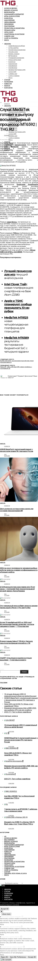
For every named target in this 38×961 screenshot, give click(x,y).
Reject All (4, 957)
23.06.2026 (11, 783)
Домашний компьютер (14, 14)
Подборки (8, 81)
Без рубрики (9, 839)
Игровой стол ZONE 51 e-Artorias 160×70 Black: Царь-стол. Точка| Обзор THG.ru (19, 823)
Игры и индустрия (12, 16)
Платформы (9, 26)
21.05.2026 (11, 802)
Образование (10, 22)
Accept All (4, 909)
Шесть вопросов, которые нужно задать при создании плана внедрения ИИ (16, 510)
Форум (7, 85)
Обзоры (7, 44)
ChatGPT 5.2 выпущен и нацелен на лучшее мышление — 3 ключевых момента (16, 659)
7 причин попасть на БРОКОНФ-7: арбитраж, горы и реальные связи (20, 810)
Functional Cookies (8, 926)
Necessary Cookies (8, 916)
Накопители (9, 20)
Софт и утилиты (11, 38)
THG (5, 454)
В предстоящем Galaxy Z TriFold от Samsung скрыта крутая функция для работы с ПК (16, 642)
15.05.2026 (11, 815)
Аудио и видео (10, 8)
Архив (2, 883)
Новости (8, 83)
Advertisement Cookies (9, 947)
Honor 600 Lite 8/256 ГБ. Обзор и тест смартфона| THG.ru (18, 754)
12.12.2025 (7, 612)
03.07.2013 (7, 135)
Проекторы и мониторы (14, 28)
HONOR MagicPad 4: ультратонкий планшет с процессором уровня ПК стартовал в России (16, 450)
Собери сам (9, 36)
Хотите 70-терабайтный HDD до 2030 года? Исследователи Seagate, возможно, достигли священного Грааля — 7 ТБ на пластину (17, 624)
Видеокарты (9, 12)
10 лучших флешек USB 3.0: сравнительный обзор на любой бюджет (20, 695)
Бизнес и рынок (11, 10)
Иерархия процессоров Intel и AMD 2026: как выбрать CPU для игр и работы (20, 709)
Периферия (9, 24)
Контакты (8, 87)
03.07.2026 (11, 772)
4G (5, 836)
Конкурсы (8, 18)
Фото (6, 40)
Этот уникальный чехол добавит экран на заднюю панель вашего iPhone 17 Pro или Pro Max (18, 607)
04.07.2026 (7, 455)
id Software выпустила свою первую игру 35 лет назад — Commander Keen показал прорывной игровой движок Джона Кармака (17, 589)
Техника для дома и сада (16, 69)
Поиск (2, 669)
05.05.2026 (11, 828)
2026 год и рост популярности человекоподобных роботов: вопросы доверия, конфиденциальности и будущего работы (18, 570)
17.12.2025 (6, 515)
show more (6, 914)
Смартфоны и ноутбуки (14, 34)
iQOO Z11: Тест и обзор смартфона (17, 712)
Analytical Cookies (8, 937)
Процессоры (9, 30)
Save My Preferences (18, 957)
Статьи (7, 79)
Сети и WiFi (8, 32)
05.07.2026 (11, 731)
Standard (18, 916)
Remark (17, 926)
